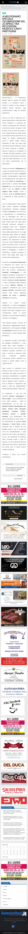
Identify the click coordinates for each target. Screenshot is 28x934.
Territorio (5, 904)
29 (20, 854)
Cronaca (5, 886)
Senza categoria (7, 898)
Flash (4, 892)
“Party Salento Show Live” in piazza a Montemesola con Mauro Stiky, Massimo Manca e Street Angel (13, 812)
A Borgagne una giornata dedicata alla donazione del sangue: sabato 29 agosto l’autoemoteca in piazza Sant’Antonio (13, 824)
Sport (4, 901)
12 (10, 851)
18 (7, 852)
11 (7, 851)
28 (17, 854)
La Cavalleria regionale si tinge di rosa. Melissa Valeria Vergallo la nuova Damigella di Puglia (14, 838)
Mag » (7, 857)
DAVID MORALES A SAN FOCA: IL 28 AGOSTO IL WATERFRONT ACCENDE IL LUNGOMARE (13, 818)
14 (17, 851)
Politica (5, 895)
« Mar (3, 857)
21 (17, 852)
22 (20, 852)
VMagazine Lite (21, 932)
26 (10, 854)
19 (10, 852)
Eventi (4, 13)
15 (20, 851)
